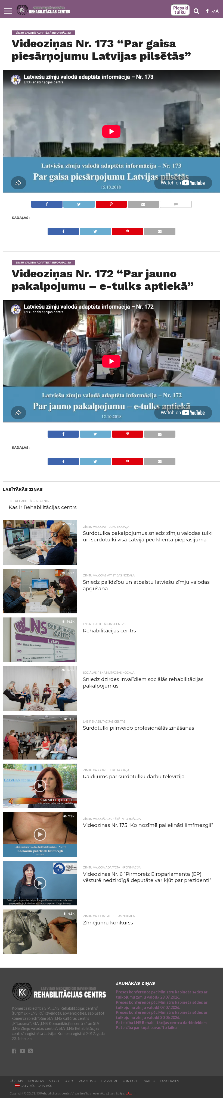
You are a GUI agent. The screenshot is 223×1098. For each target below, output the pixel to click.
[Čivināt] (79, 202)
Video (54, 1081)
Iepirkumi (109, 1081)
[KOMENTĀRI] (176, 202)
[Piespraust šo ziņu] (111, 202)
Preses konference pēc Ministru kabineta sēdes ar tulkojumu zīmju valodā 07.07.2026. (161, 1005)
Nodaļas (36, 1081)
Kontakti (130, 1081)
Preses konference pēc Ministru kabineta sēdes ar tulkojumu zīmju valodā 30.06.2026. (161, 1015)
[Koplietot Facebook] (47, 202)
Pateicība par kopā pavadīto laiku (146, 1027)
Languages (169, 1081)
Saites (149, 1081)
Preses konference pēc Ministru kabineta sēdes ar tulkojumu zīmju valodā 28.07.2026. (161, 994)
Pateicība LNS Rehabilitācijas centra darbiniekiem (161, 1022)
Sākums (16, 1081)
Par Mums (87, 1081)
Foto (68, 1081)
